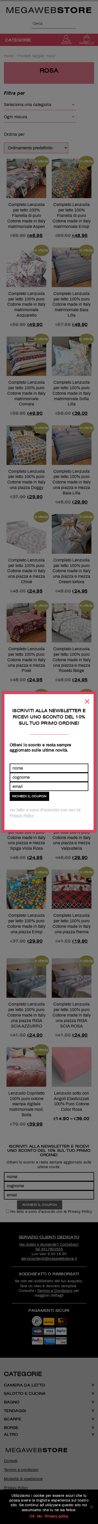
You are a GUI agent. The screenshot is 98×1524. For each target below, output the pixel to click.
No (39, 1516)
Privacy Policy (22, 816)
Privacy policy (56, 1516)
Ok (32, 1516)
